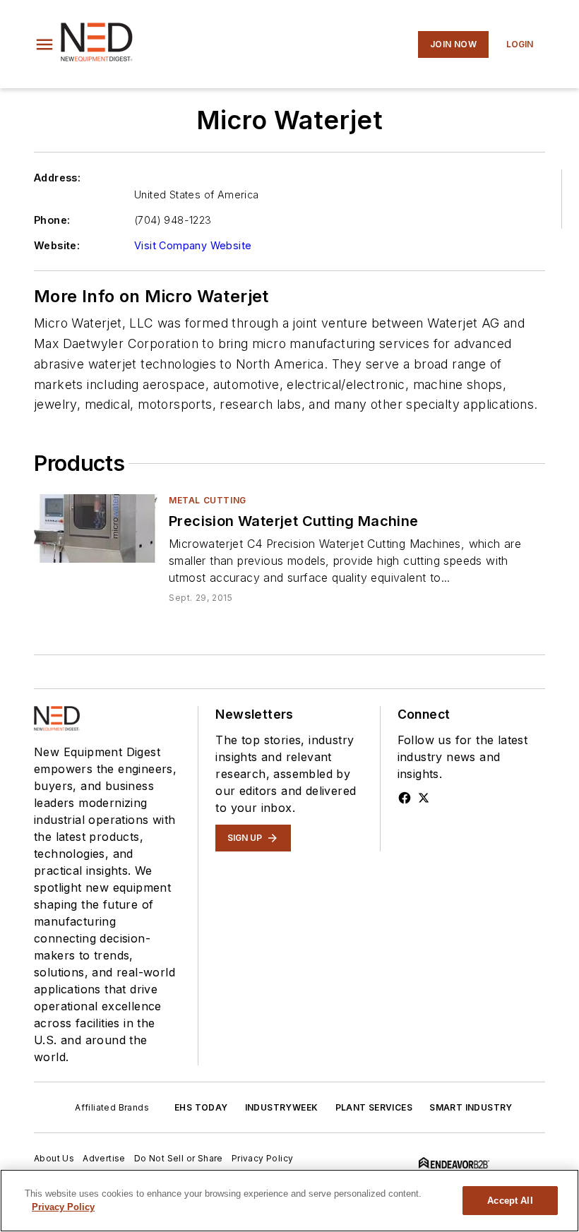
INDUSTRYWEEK (281, 1107)
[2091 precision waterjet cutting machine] (95, 528)
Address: (57, 178)
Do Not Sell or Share (178, 1158)
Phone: (52, 220)
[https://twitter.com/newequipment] (424, 798)
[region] (289, 1200)
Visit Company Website (192, 245)
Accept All (509, 1200)
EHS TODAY (201, 1107)
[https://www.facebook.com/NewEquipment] (405, 798)
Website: (57, 245)
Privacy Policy (263, 1158)
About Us (54, 1158)
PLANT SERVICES (374, 1107)
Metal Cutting (207, 500)
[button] (44, 44)
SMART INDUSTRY (471, 1107)
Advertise (104, 1158)
